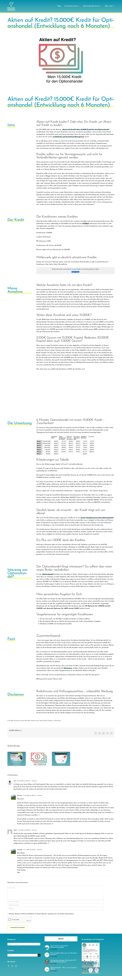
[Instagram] (16, 966)
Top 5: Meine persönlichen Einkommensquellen (59, 946)
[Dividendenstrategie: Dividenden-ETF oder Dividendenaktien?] (47, 961)
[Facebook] (8, 966)
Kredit (22, 720)
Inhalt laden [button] (75, 272)
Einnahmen (17, 720)
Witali (15, 830)
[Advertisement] (75, 393)
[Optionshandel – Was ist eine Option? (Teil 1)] (47, 968)
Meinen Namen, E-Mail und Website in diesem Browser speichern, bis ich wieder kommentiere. (41, 914)
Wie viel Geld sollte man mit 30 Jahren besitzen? (63, 953)
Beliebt (61, 939)
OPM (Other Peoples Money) (31, 720)
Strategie (50, 720)
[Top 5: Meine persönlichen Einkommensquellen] (47, 946)
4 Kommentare (57, 720)
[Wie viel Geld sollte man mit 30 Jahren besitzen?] (47, 953)
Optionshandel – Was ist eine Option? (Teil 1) (63, 968)
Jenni (15, 780)
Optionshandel (43, 720)
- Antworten (33, 780)
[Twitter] (12, 966)
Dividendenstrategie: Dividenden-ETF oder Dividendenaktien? (63, 961)
